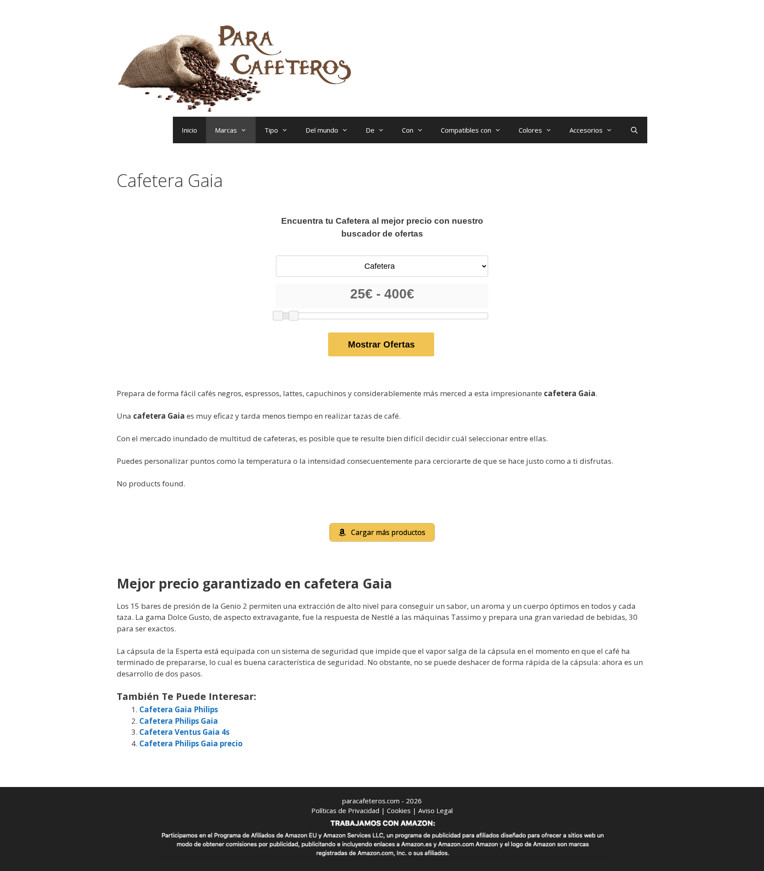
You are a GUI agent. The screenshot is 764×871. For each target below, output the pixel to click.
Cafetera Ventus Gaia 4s (184, 732)
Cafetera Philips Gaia (178, 721)
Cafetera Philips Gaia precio (191, 743)
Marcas (226, 130)
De (370, 130)
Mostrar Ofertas (381, 344)
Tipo (271, 130)
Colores (530, 130)
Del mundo (322, 130)
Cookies (399, 810)
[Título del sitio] (238, 66)
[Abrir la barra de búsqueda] (634, 130)
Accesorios (586, 130)
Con (407, 130)
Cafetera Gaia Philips (178, 709)
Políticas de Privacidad (345, 810)
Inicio (189, 130)
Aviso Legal (435, 810)
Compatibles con (466, 130)
